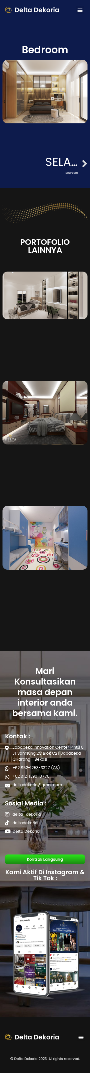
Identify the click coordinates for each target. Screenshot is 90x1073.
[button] (80, 10)
